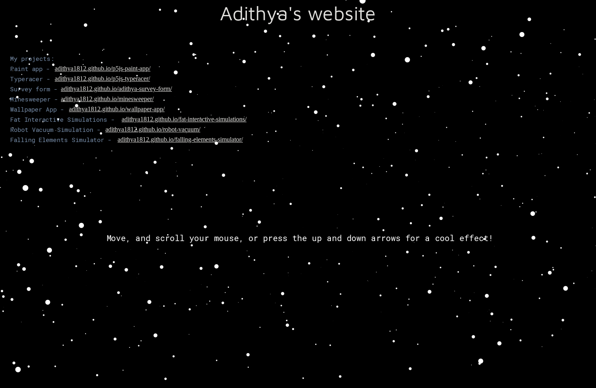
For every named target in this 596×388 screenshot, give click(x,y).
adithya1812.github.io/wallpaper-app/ (117, 109)
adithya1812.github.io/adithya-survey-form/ (116, 88)
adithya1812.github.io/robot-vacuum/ (152, 129)
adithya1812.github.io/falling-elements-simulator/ (180, 139)
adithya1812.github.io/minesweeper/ (107, 98)
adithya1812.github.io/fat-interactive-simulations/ (184, 119)
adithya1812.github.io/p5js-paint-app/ (102, 68)
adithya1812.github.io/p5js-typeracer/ (102, 78)
